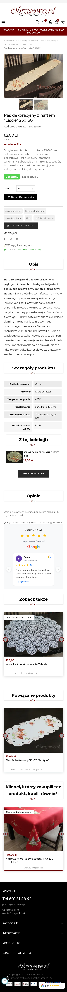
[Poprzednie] (8, 569)
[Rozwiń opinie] (61, 986)
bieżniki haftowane (44, 218)
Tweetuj (12, 239)
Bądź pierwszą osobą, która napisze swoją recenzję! (33, 522)
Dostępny (11, 176)
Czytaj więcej (22, 581)
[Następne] (58, 569)
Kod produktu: (13, 126)
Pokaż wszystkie (34, 473)
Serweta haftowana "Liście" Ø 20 (41, 454)
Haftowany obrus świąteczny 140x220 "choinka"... (29, 860)
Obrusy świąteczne (33, 867)
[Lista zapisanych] (44, 22)
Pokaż (21, 913)
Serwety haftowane (35, 211)
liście (28, 218)
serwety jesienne (13, 218)
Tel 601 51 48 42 (16, 898)
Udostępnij (6, 239)
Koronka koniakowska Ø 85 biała (26, 664)
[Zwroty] (63, 22)
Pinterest (18, 239)
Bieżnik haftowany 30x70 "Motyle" (27, 760)
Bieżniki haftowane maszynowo (27, 769)
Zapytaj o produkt (21, 225)
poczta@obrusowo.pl (13, 904)
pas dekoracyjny (13, 211)
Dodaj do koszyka (22, 197)
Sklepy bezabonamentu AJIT (39, 978)
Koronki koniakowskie (26, 673)
